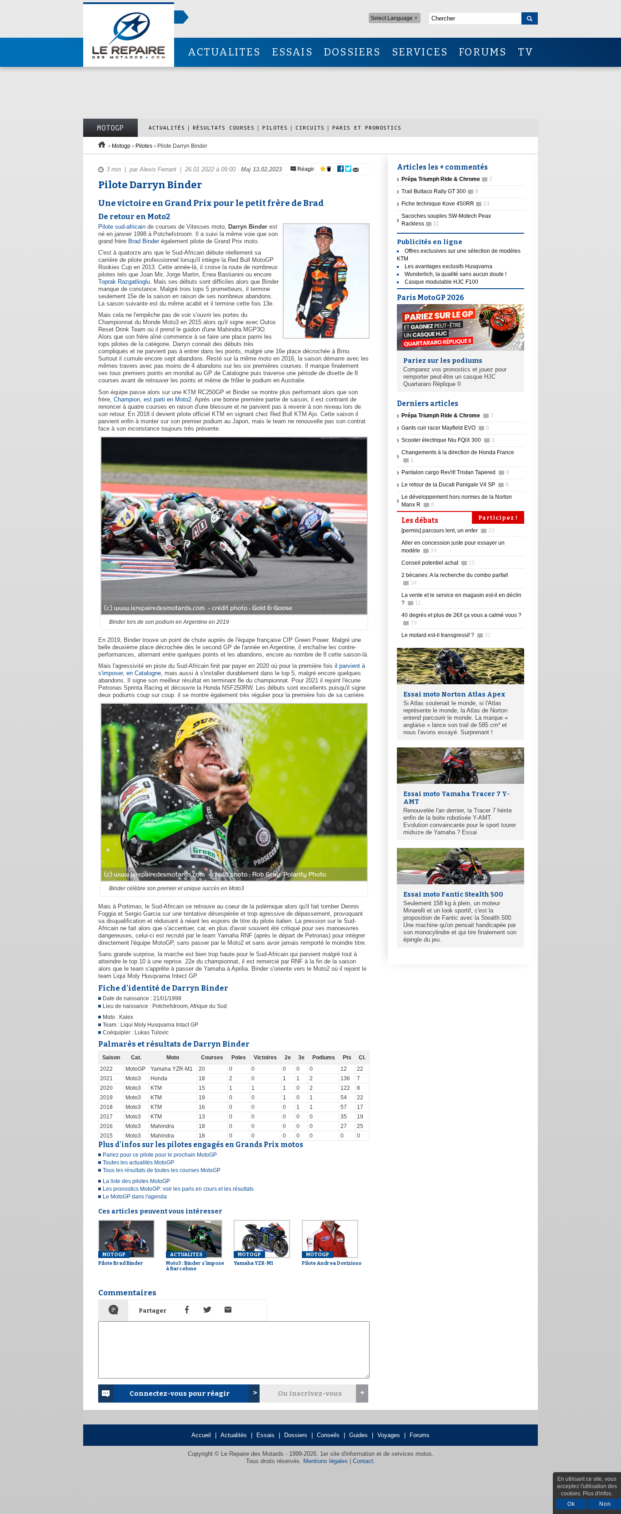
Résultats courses (224, 127)
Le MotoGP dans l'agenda (135, 1196)
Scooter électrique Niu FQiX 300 (448, 440)
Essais (265, 1435)
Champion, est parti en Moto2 (152, 399)
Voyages (388, 1435)
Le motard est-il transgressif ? (446, 635)
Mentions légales (325, 1461)
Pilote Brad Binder (120, 1259)
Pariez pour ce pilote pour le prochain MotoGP (160, 1155)
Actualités (167, 127)
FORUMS (482, 52)
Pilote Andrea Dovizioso (331, 1259)
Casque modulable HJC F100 (441, 282)
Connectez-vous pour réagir (180, 1393)
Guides (358, 1435)
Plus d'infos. (597, 1493)
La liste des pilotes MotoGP (136, 1181)
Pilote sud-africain (121, 226)
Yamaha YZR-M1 (253, 1259)
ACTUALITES (224, 52)
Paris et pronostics (366, 127)
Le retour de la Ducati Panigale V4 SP (455, 484)
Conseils (328, 1435)
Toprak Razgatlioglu (124, 281)
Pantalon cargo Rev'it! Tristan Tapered (455, 472)
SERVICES (420, 52)
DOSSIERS (352, 52)
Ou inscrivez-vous (310, 1393)
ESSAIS (292, 52)
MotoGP (110, 128)
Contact (363, 1461)
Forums (420, 1435)
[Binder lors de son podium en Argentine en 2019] (233, 615)
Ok (571, 1504)
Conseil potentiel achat (438, 563)
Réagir (305, 169)
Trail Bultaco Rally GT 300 (439, 191)
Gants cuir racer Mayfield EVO (445, 428)
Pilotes (275, 127)
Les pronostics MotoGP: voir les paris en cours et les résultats (178, 1189)
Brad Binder (143, 241)
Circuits (310, 127)
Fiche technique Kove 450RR (445, 204)
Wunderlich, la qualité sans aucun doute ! (455, 274)
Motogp (121, 146)
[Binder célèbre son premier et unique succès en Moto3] (233, 882)
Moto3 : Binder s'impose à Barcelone (195, 1262)
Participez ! (498, 518)
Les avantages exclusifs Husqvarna (448, 266)
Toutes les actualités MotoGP (138, 1162)
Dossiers (295, 1435)
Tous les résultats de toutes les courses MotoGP (161, 1170)
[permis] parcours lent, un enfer (448, 530)
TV (526, 52)
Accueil (201, 1435)
